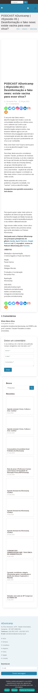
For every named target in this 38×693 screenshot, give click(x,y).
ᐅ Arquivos (4, 648)
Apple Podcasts (21, 241)
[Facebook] (21, 108)
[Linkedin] (25, 108)
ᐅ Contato (4, 658)
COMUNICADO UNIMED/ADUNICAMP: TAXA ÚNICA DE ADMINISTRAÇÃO (19, 552)
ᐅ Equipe (4, 655)
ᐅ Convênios (5, 645)
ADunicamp (7, 623)
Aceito (7, 690)
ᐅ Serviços (4, 642)
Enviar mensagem (19, 673)
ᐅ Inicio (3, 638)
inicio (18, 29)
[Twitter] (13, 108)
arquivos (24, 29)
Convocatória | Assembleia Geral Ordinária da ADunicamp (18, 450)
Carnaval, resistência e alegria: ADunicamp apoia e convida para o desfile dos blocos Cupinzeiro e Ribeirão (19, 575)
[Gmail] (28, 108)
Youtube (26, 246)
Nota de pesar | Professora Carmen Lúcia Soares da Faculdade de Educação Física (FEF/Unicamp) (19, 470)
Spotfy (12, 241)
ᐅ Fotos (3, 651)
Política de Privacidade (27, 690)
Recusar (14, 690)
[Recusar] (36, 686)
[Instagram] (17, 108)
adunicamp (33, 29)
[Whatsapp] (6, 108)
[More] (6, 112)
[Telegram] (9, 108)
